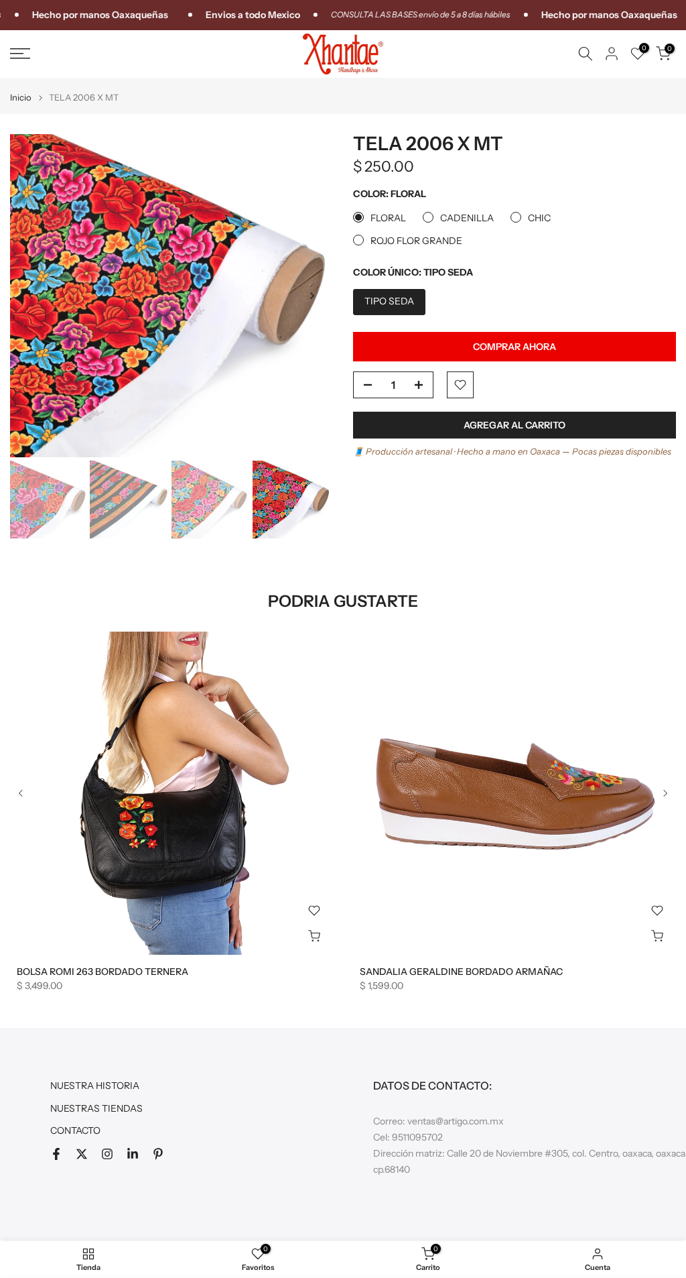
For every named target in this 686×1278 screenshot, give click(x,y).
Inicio (20, 97)
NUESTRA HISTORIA (94, 1086)
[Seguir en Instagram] (107, 1154)
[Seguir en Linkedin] (133, 1154)
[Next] (311, 295)
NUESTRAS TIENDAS (96, 1108)
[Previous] (31, 295)
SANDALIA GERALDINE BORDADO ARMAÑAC (461, 972)
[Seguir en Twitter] (82, 1154)
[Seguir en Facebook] (56, 1154)
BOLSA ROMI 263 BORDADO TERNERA (102, 972)
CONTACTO (75, 1130)
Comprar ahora (514, 347)
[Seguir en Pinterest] (158, 1154)
